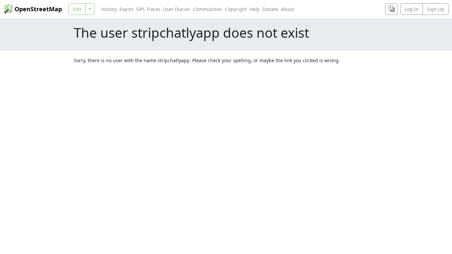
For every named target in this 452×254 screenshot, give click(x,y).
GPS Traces (148, 9)
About (287, 9)
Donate (270, 9)
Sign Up (435, 9)
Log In (412, 9)
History (109, 9)
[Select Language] (391, 9)
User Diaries (176, 9)
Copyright (236, 9)
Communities (207, 9)
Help (254, 9)
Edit (77, 9)
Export (126, 9)
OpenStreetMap (38, 9)
